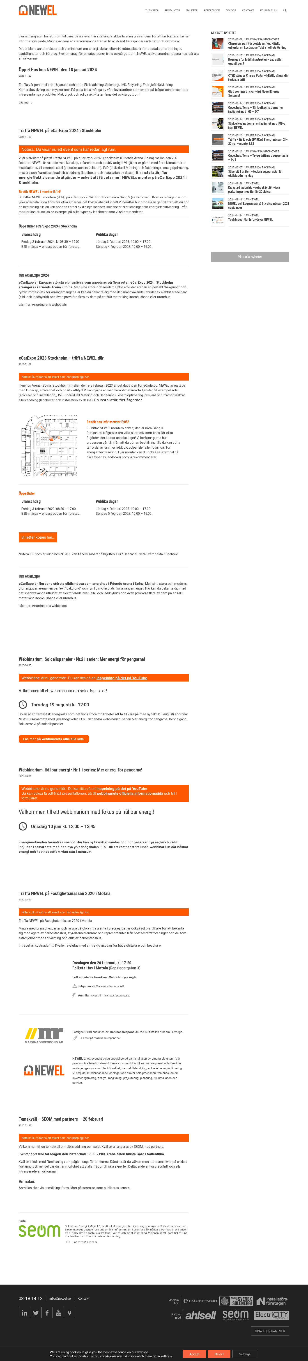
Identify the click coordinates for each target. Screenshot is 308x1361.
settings (166, 1356)
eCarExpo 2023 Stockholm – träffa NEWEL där (61, 358)
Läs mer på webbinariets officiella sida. (54, 739)
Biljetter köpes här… (38, 537)
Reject (219, 1354)
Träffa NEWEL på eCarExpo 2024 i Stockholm (60, 130)
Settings (245, 1354)
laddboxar (100, 212)
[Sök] (284, 10)
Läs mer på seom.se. (85, 1242)
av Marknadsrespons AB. (101, 986)
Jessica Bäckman (262, 55)
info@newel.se (60, 1298)
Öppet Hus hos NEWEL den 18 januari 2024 (58, 69)
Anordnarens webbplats (49, 304)
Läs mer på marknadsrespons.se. (100, 1038)
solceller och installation (82, 168)
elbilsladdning (70, 172)
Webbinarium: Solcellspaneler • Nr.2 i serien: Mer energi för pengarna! (82, 659)
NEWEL (254, 183)
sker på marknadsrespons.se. (104, 995)
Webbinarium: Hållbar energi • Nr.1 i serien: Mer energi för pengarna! (80, 770)
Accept (194, 1354)
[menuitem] (152, 10)
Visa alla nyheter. (250, 257)
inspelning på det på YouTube (122, 677)
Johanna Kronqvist (264, 39)
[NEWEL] (40, 10)
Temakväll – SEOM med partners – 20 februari (61, 1119)
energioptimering (175, 168)
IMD (106, 168)
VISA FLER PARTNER (270, 1331)
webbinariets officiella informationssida (130, 793)
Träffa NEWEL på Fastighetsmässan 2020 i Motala (64, 893)
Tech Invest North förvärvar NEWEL (250, 219)
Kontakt (83, 1298)
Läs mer (24, 102)
